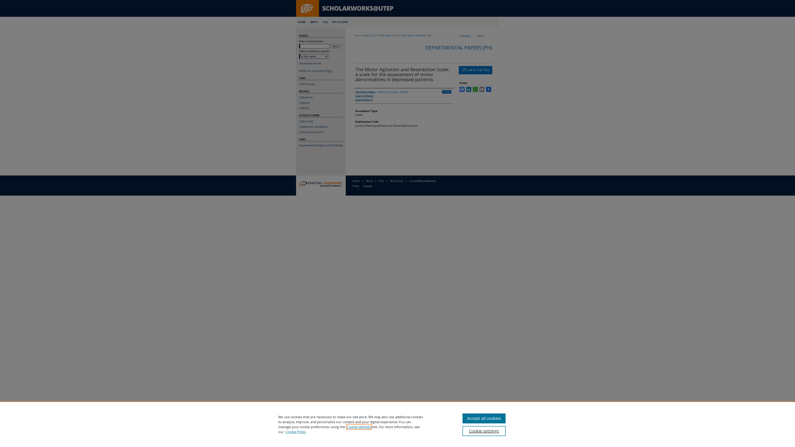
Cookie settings (359, 427)
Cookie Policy (295, 432)
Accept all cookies (484, 418)
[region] (397, 424)
